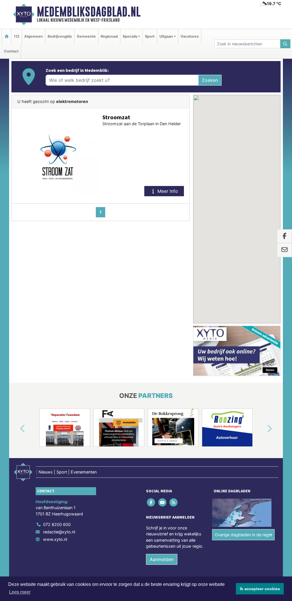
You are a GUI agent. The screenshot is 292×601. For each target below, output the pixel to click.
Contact (11, 51)
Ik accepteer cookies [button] (260, 588)
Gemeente (86, 36)
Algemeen (33, 36)
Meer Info (167, 191)
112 (16, 36)
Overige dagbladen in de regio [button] (243, 534)
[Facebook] (151, 502)
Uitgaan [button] (166, 36)
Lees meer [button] (20, 592)
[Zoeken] (285, 43)
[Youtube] (162, 502)
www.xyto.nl (55, 539)
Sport (150, 36)
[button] (16, 429)
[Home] (6, 36)
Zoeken (210, 80)
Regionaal (109, 36)
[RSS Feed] (173, 502)
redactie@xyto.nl (59, 531)
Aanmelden (162, 559)
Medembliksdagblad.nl (89, 12)
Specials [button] (130, 36)
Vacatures (190, 36)
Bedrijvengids (60, 36)
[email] (284, 250)
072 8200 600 (57, 524)
